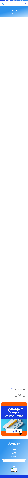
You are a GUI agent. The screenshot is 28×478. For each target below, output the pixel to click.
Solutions (13, 39)
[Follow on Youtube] (14, 466)
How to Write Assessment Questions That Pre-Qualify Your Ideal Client (14, 59)
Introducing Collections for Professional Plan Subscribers (20, 397)
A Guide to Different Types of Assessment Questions (11, 358)
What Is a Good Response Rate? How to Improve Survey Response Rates (13, 292)
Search (12, 388)
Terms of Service (14, 454)
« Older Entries (3, 386)
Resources (15, 111)
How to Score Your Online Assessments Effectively (10, 284)
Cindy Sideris (5, 39)
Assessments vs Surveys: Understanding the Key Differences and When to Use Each (13, 314)
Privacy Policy (14, 453)
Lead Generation (14, 316)
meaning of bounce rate (5, 474)
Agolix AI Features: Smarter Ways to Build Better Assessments (12, 198)
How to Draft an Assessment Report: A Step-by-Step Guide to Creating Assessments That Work (14, 381)
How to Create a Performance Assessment (9, 278)
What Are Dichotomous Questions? (8, 234)
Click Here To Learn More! (19, 0)
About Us (14, 451)
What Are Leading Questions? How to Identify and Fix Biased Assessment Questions (12, 221)
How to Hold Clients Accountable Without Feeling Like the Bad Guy (13, 87)
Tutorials (15, 82)
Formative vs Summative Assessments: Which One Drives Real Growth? (12, 337)
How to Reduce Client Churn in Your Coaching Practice (11, 81)
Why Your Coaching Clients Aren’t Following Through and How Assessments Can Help (12, 110)
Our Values (14, 452)
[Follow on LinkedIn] (13, 466)
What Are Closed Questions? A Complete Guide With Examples (12, 227)
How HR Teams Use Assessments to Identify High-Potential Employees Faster (14, 37)
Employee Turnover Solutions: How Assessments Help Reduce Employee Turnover (12, 176)
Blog (12, 82)
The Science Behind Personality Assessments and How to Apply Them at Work (13, 154)
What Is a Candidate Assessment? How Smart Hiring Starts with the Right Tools (13, 256)
